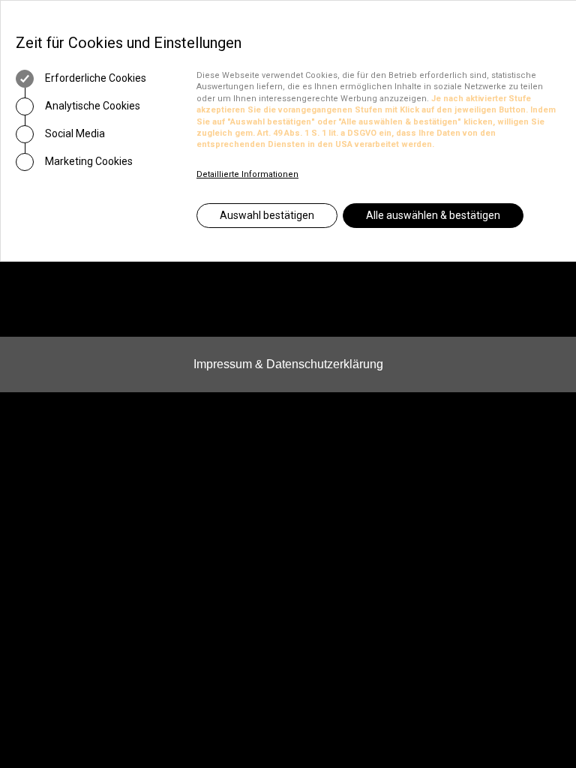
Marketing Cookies (88, 161)
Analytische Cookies (91, 106)
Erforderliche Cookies (94, 78)
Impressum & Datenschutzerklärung (288, 364)
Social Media (74, 134)
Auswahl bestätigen (267, 215)
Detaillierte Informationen (247, 174)
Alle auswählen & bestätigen (433, 215)
